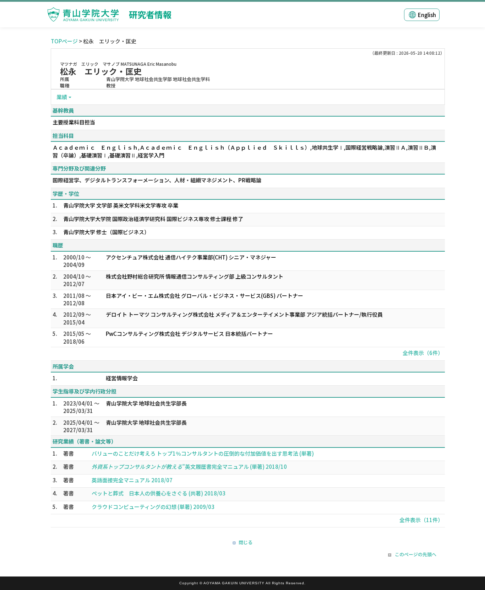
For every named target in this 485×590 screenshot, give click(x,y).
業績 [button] (61, 97)
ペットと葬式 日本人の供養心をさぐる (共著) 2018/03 (158, 493)
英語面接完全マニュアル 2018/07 (132, 480)
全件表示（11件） (421, 520)
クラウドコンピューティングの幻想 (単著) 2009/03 (153, 506)
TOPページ (64, 41)
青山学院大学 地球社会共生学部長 (146, 403)
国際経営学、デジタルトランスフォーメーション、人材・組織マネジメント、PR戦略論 (157, 180)
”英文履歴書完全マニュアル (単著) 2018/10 (189, 466)
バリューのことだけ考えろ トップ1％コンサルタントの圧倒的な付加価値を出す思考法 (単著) (203, 453)
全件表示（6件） (423, 352)
